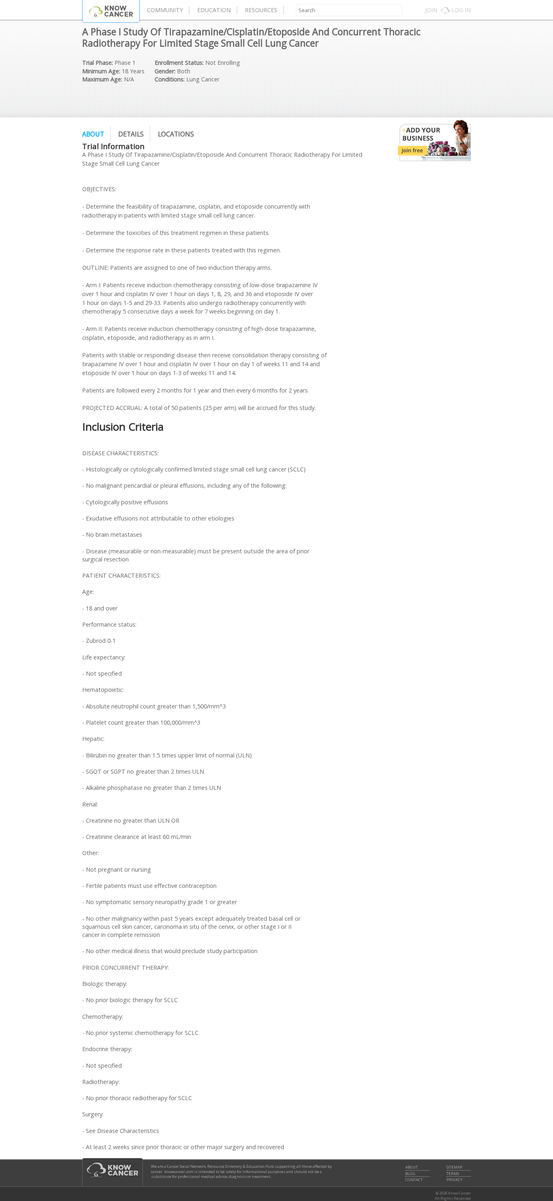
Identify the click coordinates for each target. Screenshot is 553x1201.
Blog (410, 1173)
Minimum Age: (101, 71)
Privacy (454, 1180)
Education (214, 10)
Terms (453, 1173)
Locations (176, 134)
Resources (261, 10)
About (93, 134)
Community (165, 10)
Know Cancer (111, 11)
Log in (461, 10)
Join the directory (434, 140)
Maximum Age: (102, 79)
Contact (414, 1180)
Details (131, 134)
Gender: (165, 71)
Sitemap (454, 1167)
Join (431, 10)
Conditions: (170, 79)
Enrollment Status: (179, 62)
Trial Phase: (97, 62)
